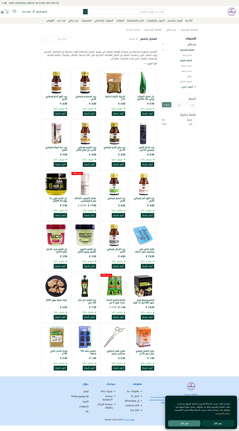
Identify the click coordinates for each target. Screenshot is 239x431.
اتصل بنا (135, 396)
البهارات (120, 20)
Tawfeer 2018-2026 (113, 420)
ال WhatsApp (132, 401)
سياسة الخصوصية (107, 398)
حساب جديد (26, 11)
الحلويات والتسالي (104, 20)
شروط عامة (107, 391)
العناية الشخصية (153, 29)
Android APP (132, 405)
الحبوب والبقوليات (156, 20)
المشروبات (86, 20)
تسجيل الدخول (41, 11)
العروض (50, 20)
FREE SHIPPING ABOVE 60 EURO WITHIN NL (34, 3)
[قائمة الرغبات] (14, 12)
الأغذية (189, 20)
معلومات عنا (133, 391)
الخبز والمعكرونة (135, 20)
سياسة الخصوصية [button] (222, 413)
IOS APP (134, 410)
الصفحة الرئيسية (189, 29)
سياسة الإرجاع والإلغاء (105, 406)
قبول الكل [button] (184, 423)
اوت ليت (61, 20)
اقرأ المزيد (151, 63)
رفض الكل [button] (218, 423)
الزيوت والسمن (175, 20)
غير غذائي (73, 20)
